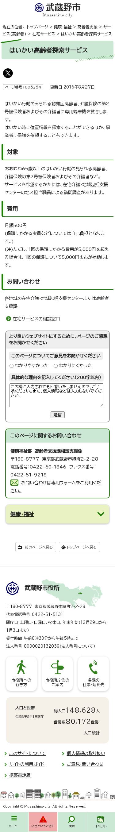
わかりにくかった (75, 365)
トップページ (37, 27)
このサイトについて (27, 753)
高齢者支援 (88, 27)
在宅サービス (43, 34)
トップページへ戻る (82, 547)
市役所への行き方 (21, 682)
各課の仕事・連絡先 (94, 682)
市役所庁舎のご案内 (57, 682)
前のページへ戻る (39, 547)
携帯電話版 (20, 775)
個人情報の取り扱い (86, 753)
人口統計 (92, 733)
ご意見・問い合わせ (85, 764)
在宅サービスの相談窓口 (36, 319)
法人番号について (77, 646)
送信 (58, 415)
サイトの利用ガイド (26, 764)
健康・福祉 (63, 27)
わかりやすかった (31, 365)
